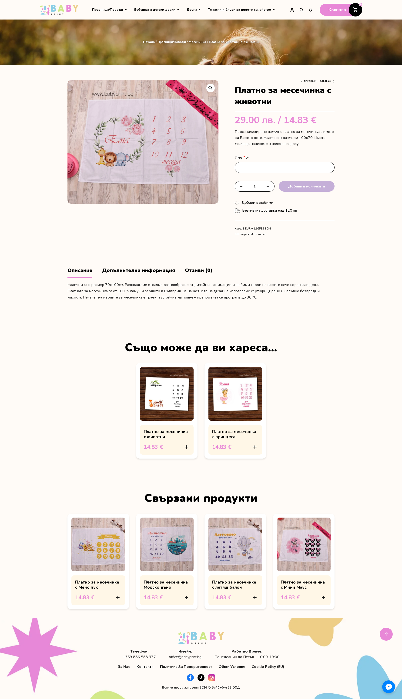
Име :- (242, 157)
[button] (210, 88)
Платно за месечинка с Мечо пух (97, 584)
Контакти (145, 666)
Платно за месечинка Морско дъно (166, 584)
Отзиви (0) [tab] (198, 270)
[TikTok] (201, 677)
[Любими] (310, 9)
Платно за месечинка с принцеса (234, 434)
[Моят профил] (291, 9)
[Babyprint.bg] (59, 9)
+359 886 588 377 (139, 657)
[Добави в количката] (186, 446)
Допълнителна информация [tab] (138, 270)
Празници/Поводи (107, 9)
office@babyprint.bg (185, 657)
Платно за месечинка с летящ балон (234, 584)
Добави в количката (306, 186)
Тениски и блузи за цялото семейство (239, 9)
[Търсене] (301, 9)
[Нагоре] (386, 634)
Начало (149, 42)
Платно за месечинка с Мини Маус (303, 584)
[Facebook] (190, 677)
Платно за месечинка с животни (166, 434)
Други (192, 9)
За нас (124, 666)
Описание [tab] (79, 270)
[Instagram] (211, 677)
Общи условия (232, 666)
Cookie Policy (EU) (268, 666)
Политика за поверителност (186, 666)
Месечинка (197, 42)
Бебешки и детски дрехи (154, 9)
